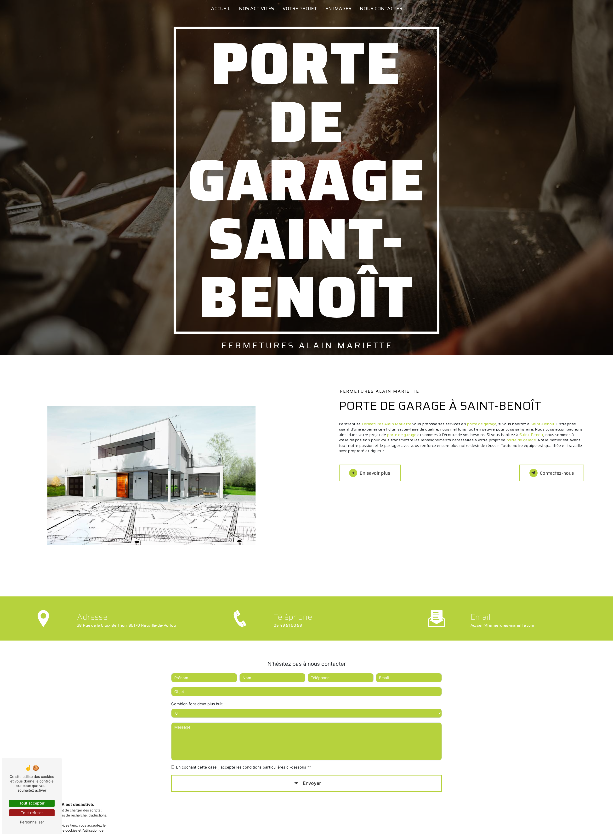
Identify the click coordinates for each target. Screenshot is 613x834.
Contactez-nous (557, 473)
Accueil (220, 8)
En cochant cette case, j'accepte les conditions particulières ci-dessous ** (243, 767)
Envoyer (312, 783)
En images (338, 8)
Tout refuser (32, 812)
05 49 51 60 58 (288, 625)
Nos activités (256, 8)
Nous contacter (381, 8)
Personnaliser (32, 822)
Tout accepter (32, 803)
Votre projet (300, 8)
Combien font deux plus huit (197, 703)
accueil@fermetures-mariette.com (502, 625)
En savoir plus (375, 473)
